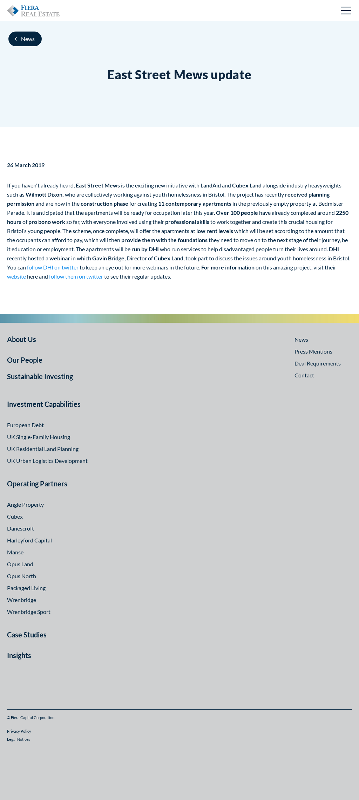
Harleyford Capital (29, 540)
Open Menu (346, 10)
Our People (24, 360)
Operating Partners (37, 483)
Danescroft (20, 528)
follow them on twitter (76, 276)
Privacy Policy (19, 731)
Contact (304, 375)
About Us (21, 339)
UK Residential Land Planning (43, 448)
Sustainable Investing (40, 376)
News (28, 38)
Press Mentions (313, 351)
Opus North (21, 576)
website (16, 276)
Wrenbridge (21, 599)
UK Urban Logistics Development (47, 460)
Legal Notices (18, 739)
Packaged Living (26, 587)
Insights (19, 655)
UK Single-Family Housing (38, 436)
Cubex (15, 516)
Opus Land (20, 564)
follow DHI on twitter (53, 267)
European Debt (25, 425)
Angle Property (25, 504)
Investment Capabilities (44, 404)
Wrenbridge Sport (28, 611)
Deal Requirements (317, 363)
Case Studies (27, 634)
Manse (15, 552)
